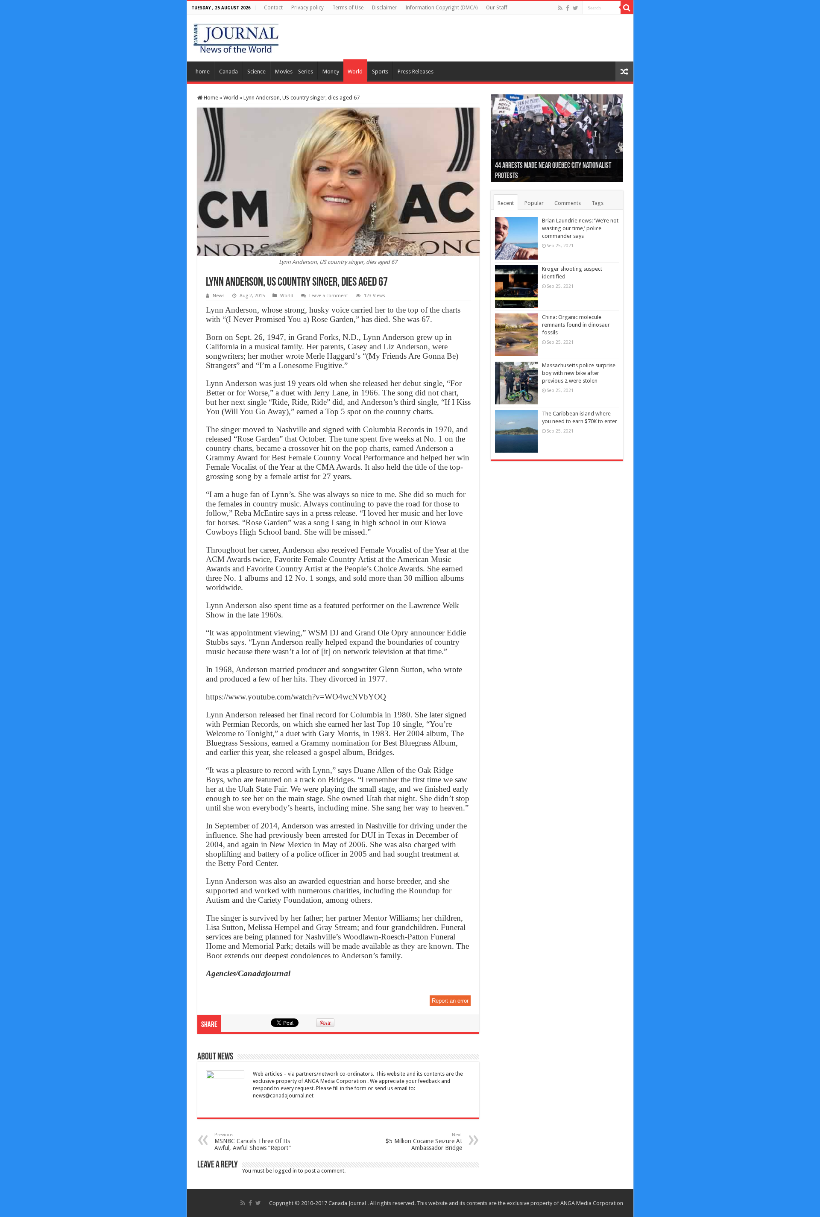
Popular (534, 203)
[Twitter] (575, 8)
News (219, 295)
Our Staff (496, 8)
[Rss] (560, 8)
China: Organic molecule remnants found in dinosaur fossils (576, 325)
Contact (273, 8)
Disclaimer (384, 8)
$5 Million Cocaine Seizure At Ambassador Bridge (424, 1141)
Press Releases (415, 71)
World (355, 71)
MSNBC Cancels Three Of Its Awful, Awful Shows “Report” (252, 1141)
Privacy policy (307, 8)
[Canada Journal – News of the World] (235, 36)
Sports (380, 71)
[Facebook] (567, 8)
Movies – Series (294, 71)
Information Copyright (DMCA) (441, 8)
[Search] (627, 7)
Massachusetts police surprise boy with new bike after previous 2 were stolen (578, 373)
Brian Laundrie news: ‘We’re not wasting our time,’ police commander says (580, 228)
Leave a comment (328, 295)
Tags (597, 203)
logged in (285, 1170)
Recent (506, 203)
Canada (228, 71)
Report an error (450, 1001)
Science (256, 71)
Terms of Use (347, 8)
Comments (567, 203)
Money (330, 71)
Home (210, 97)
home (203, 71)
